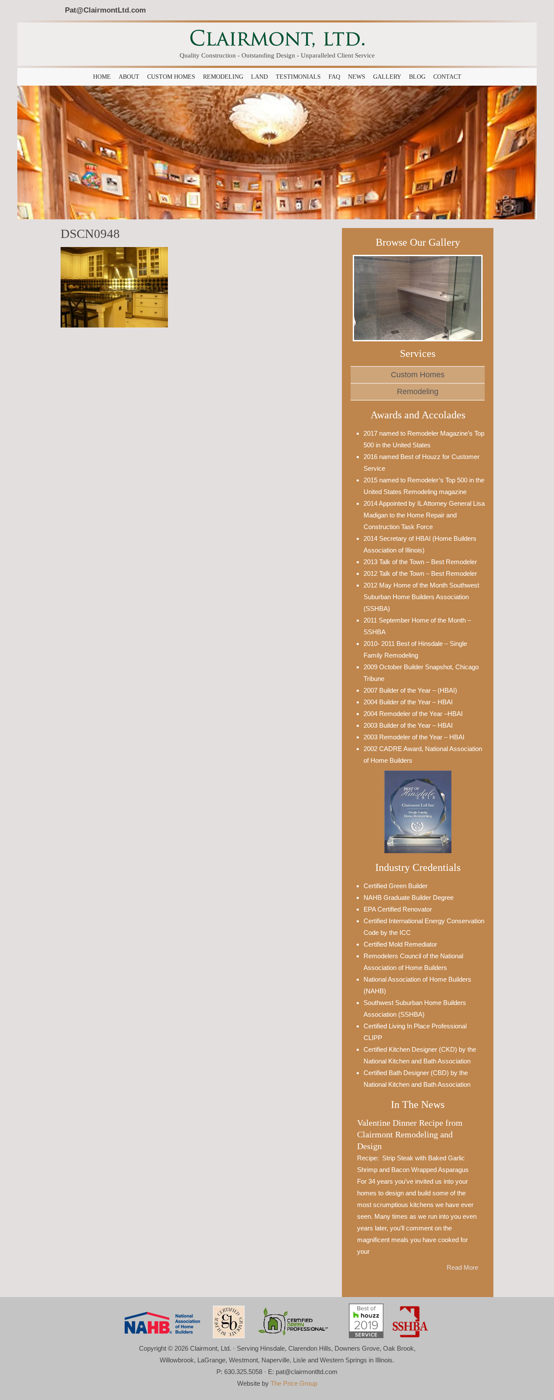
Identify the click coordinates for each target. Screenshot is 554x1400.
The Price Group (294, 1383)
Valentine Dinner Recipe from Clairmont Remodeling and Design (410, 1134)
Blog (417, 77)
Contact (447, 77)
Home (102, 77)
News (356, 77)
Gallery (387, 77)
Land (259, 77)
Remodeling (223, 77)
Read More (462, 1267)
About (129, 77)
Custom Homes (171, 77)
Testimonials (298, 77)
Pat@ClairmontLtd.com (105, 10)
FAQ (334, 77)
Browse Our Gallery (418, 242)
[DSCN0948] (114, 286)
